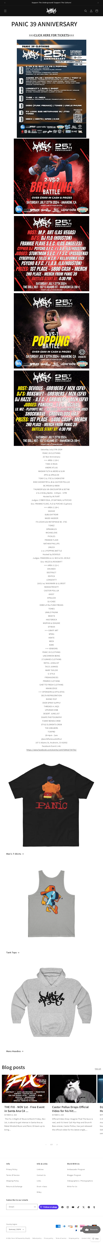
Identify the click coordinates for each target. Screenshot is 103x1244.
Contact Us (41, 1175)
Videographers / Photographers (80, 1181)
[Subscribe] (34, 1207)
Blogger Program (74, 1175)
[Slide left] (46, 1144)
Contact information (88, 1238)
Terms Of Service (13, 1175)
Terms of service (61, 1238)
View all (98, 1069)
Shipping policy (74, 1238)
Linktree (40, 1169)
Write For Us (72, 1186)
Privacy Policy (11, 1169)
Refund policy (37, 1238)
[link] (51, 749)
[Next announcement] (98, 3)
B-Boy (39, 1192)
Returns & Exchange (14, 1186)
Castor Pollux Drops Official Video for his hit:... (70, 1109)
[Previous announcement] (5, 3)
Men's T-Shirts (13, 853)
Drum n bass (42, 1186)
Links (39, 1181)
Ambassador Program (76, 1169)
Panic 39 (14, 1238)
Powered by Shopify (23, 1238)
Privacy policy (48, 1238)
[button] (5, 11)
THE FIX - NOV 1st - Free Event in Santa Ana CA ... (24, 1109)
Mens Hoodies (13, 1051)
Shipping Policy (12, 1181)
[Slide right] (57, 1144)
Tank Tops (11, 952)
